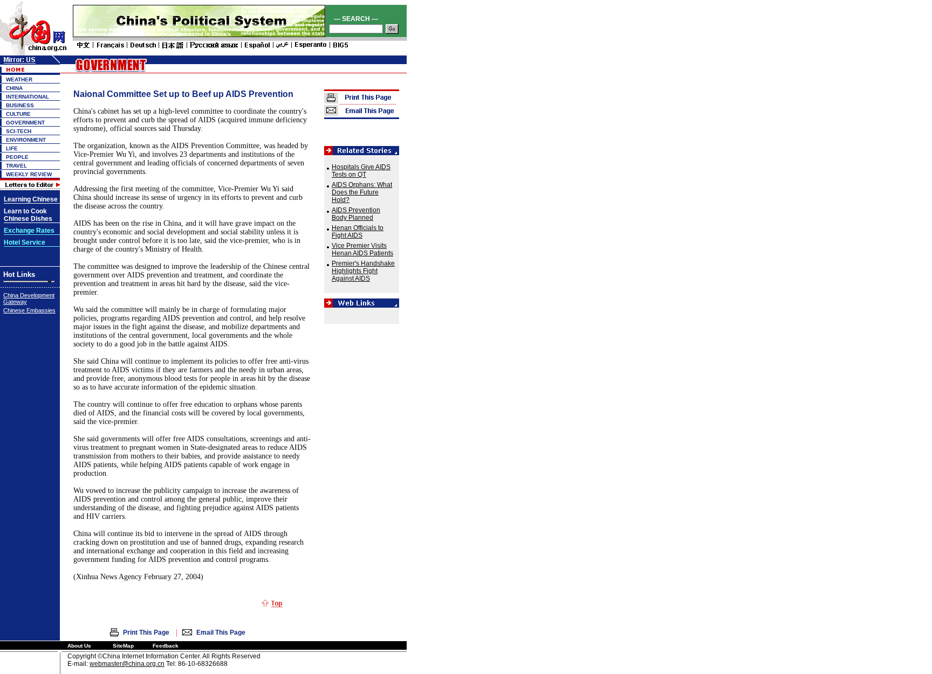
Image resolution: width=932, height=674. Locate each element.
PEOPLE (17, 157)
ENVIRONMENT (26, 140)
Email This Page (220, 632)
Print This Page (146, 632)
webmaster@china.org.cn (127, 664)
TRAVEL (16, 166)
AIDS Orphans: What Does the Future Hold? (362, 192)
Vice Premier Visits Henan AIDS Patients (362, 249)
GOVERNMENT (25, 123)
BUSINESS (20, 105)
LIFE (12, 148)
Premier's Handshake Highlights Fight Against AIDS (363, 271)
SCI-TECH (18, 131)
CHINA (14, 88)
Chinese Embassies (29, 310)
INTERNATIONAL (27, 97)
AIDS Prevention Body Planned (356, 213)
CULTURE (18, 114)
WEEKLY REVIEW (29, 174)
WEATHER (19, 79)
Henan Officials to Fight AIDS (357, 231)
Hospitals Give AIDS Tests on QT (361, 170)
